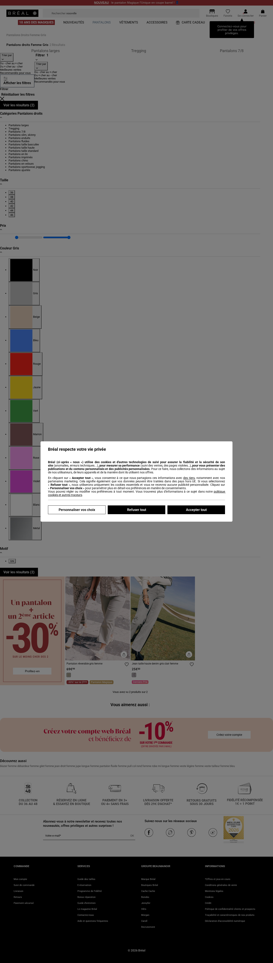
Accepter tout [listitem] (196, 510)
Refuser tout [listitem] (136, 510)
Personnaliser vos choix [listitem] (77, 510)
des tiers (189, 478)
